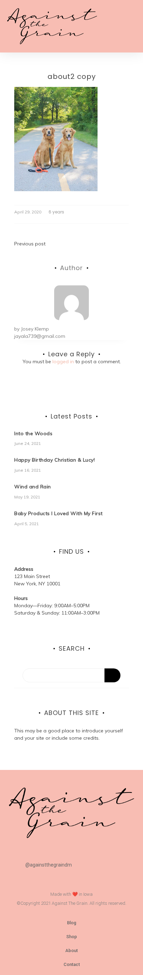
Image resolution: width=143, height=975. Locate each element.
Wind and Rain (32, 487)
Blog (71, 922)
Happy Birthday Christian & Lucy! (54, 460)
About (71, 950)
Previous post (29, 244)
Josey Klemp (35, 329)
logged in (63, 361)
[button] (129, 26)
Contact (72, 964)
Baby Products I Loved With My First (58, 513)
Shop (71, 936)
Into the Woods (33, 433)
